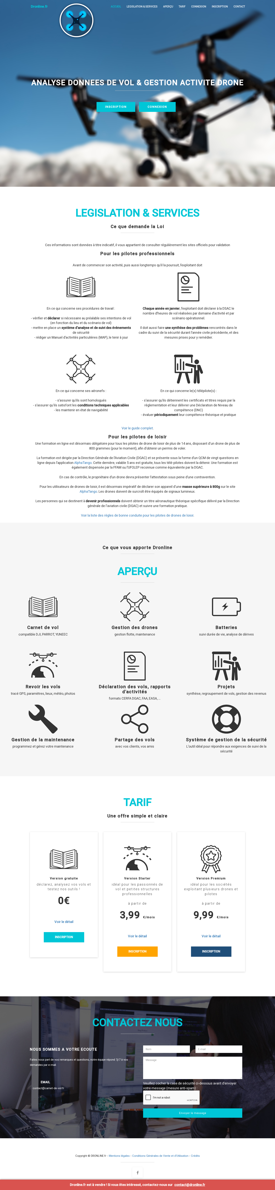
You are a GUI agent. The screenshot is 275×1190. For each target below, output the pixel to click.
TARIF (182, 6)
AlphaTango (83, 463)
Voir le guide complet (137, 428)
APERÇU (168, 6)
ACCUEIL (116, 6)
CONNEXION (198, 6)
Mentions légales (119, 1156)
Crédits (195, 1156)
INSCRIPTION (220, 6)
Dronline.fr (39, 6)
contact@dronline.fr (189, 1185)
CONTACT (239, 6)
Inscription (64, 937)
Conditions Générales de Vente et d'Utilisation (160, 1156)
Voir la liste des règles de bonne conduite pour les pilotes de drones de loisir (137, 515)
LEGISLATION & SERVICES (142, 6)
